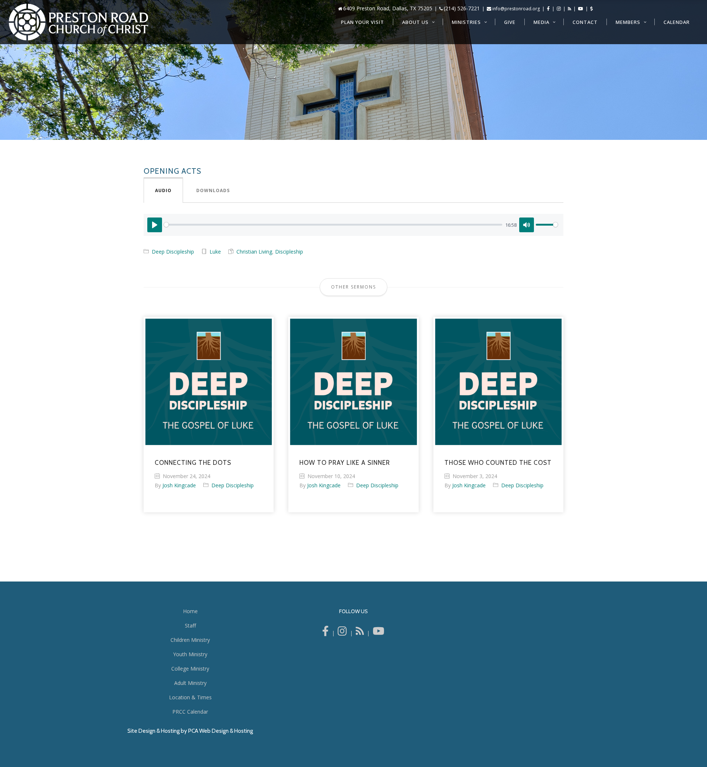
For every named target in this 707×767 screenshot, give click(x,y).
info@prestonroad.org (516, 9)
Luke (215, 251)
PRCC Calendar (190, 711)
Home (190, 611)
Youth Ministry (190, 654)
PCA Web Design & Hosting (220, 731)
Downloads (213, 190)
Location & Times (190, 697)
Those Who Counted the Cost (498, 462)
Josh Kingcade (179, 485)
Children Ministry (190, 639)
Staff (190, 625)
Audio (163, 190)
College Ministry (190, 668)
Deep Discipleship (173, 251)
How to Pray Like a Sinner (344, 462)
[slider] (333, 224)
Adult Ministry (190, 682)
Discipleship (289, 251)
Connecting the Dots (193, 462)
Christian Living (254, 251)
